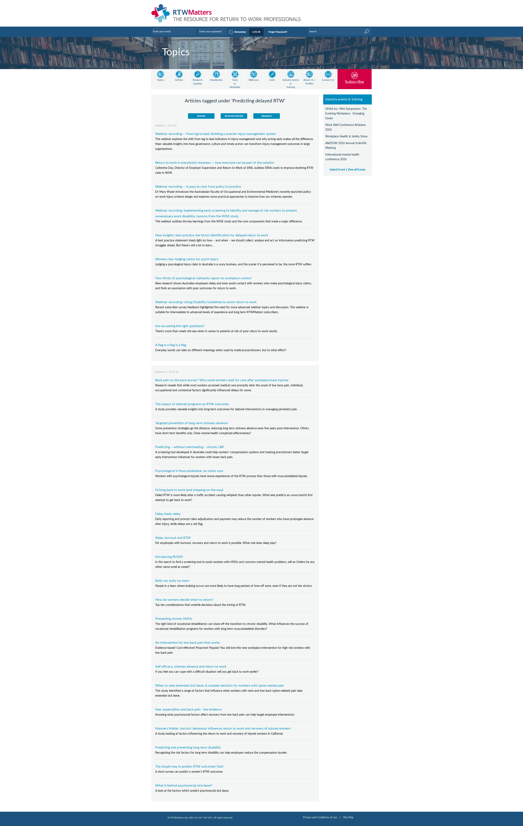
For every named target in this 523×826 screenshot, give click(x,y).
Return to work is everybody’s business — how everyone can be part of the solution (214, 162)
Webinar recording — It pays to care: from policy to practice (198, 186)
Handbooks (216, 80)
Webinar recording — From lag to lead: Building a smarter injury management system (215, 134)
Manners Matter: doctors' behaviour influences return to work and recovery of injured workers (223, 728)
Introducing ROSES (169, 556)
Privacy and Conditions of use (320, 817)
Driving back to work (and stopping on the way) (189, 490)
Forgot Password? (277, 32)
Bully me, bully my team (172, 580)
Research (267, 115)
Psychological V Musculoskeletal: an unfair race (189, 471)
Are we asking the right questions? (180, 326)
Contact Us (328, 80)
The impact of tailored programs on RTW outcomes (192, 404)
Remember (240, 32)
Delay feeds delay (167, 514)
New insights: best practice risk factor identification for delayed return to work (211, 235)
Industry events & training (291, 83)
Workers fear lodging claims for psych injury (186, 259)
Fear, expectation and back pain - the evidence (188, 709)
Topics (160, 80)
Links (272, 80)
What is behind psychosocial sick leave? (183, 785)
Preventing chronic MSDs (173, 618)
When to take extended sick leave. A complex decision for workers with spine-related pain (219, 685)
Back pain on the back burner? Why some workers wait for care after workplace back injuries (221, 380)
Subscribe (354, 82)
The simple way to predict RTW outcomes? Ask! (189, 766)
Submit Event (337, 169)
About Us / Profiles (309, 82)
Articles (179, 80)
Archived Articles (234, 115)
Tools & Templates (234, 83)
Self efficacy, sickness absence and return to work (190, 666)
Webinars (253, 80)
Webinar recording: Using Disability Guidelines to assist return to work (206, 302)
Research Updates (197, 82)
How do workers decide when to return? (184, 599)
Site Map (348, 817)
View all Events (356, 169)
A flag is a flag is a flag (170, 345)
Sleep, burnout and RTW (173, 537)
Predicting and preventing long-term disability (188, 747)
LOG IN (256, 31)
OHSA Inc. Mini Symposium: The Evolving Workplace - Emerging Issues (346, 113)
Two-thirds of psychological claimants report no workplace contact (203, 278)
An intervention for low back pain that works (187, 642)
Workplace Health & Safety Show (346, 136)
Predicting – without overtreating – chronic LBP (189, 447)
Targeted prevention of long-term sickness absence (191, 423)
